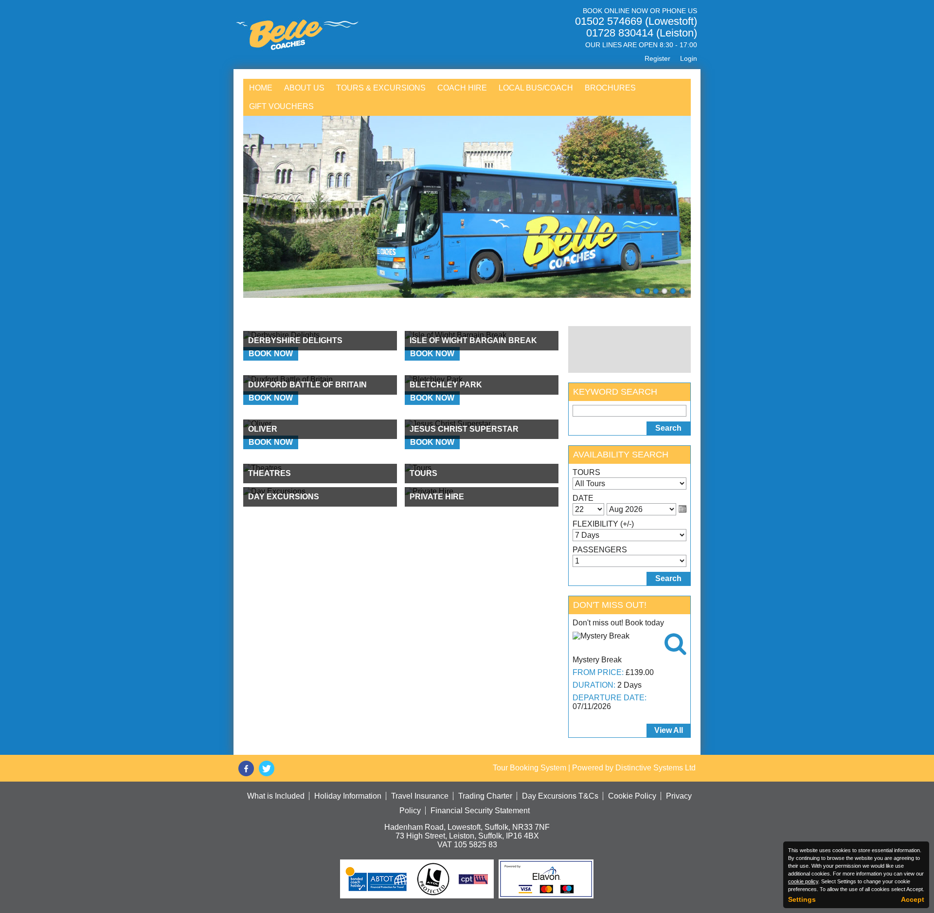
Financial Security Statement (480, 810)
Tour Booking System (529, 768)
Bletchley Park (446, 385)
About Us (304, 88)
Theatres (269, 473)
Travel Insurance (420, 796)
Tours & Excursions (381, 88)
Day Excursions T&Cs (560, 796)
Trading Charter (485, 796)
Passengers (600, 550)
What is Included (276, 796)
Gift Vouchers (281, 106)
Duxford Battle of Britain (307, 385)
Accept (912, 899)
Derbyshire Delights (295, 340)
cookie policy (803, 881)
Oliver (262, 429)
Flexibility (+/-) (603, 524)
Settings (802, 899)
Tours (423, 473)
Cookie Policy (632, 796)
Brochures (610, 88)
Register (657, 58)
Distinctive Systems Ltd (655, 768)
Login (688, 58)
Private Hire (437, 497)
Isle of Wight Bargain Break (473, 340)
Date (583, 498)
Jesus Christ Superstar (464, 429)
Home (260, 88)
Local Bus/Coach (536, 88)
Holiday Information (347, 796)
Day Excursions (283, 497)
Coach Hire (462, 88)
